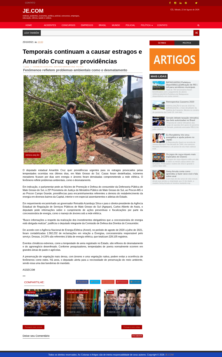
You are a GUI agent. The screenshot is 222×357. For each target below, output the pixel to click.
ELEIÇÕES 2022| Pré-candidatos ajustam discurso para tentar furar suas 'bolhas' (121, 305)
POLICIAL (130, 25)
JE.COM (33, 11)
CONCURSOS (68, 25)
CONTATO (30, 3)
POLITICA (79, 67)
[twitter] (196, 3)
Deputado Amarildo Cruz (64, 67)
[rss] (191, 3)
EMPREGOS (87, 25)
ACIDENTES (50, 25)
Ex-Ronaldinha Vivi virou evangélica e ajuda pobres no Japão (180, 137)
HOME (29, 25)
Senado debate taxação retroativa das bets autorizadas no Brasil (41, 305)
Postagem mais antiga (132, 327)
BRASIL (102, 25)
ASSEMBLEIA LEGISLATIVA (43, 67)
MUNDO (116, 25)
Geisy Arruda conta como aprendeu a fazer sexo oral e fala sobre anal (182, 173)
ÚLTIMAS (162, 43)
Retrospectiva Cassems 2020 (180, 102)
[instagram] (175, 3)
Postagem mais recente (33, 327)
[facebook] (170, 3)
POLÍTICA (146, 25)
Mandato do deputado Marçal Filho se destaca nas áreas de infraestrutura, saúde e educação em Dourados (81, 303)
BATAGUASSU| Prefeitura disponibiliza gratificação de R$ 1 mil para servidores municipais (182, 84)
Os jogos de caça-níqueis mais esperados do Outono (181, 155)
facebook (137, 336)
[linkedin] (180, 3)
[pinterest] (185, 3)
